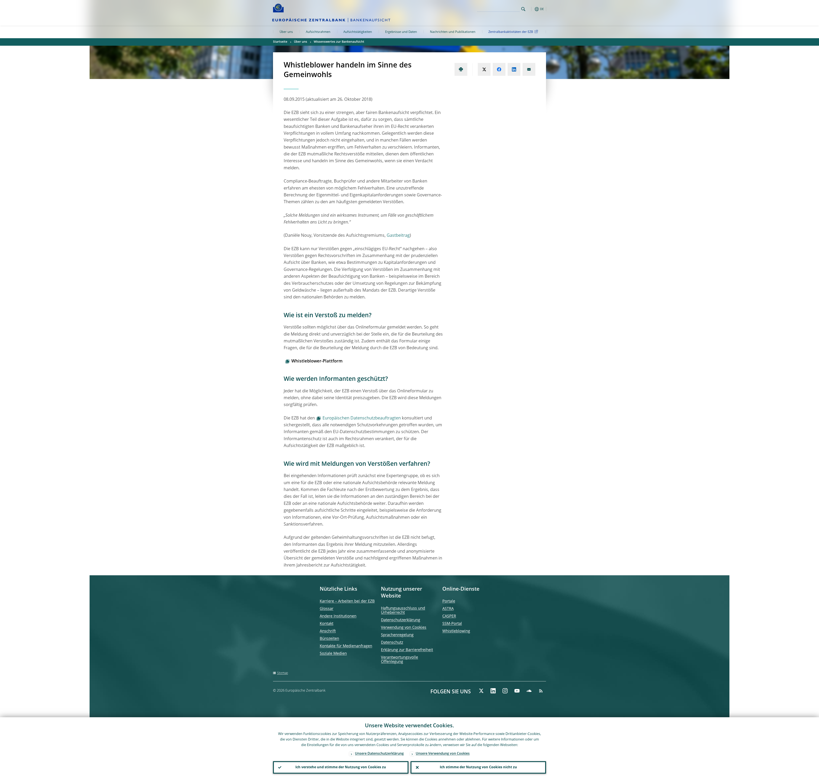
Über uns (286, 32)
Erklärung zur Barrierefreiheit (407, 650)
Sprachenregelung (397, 635)
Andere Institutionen (338, 616)
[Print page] (461, 69)
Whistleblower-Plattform (317, 361)
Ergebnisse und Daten (401, 32)
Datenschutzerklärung (400, 620)
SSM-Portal (452, 624)
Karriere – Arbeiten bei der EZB (347, 601)
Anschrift (328, 631)
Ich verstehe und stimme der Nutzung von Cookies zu (340, 767)
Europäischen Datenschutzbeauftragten (361, 418)
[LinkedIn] (493, 691)
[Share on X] (484, 69)
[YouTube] (517, 691)
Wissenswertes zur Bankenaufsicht (339, 41)
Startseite (280, 41)
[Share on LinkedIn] (514, 69)
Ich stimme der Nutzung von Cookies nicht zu (478, 767)
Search (523, 9)
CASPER (449, 616)
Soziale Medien (333, 654)
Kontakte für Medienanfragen (346, 646)
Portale (448, 601)
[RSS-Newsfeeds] (541, 691)
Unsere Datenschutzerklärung (379, 753)
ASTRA (448, 609)
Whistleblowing (456, 631)
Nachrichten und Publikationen (452, 32)
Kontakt (326, 624)
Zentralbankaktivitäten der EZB (510, 32)
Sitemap (282, 673)
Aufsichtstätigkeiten (357, 32)
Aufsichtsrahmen (318, 32)
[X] (481, 691)
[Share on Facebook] (499, 69)
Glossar (326, 609)
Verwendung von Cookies (403, 628)
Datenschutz (392, 642)
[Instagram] (505, 691)
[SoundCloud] (529, 691)
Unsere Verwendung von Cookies (443, 753)
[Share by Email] (529, 69)
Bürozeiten (329, 639)
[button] (531, 9)
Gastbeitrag (398, 236)
